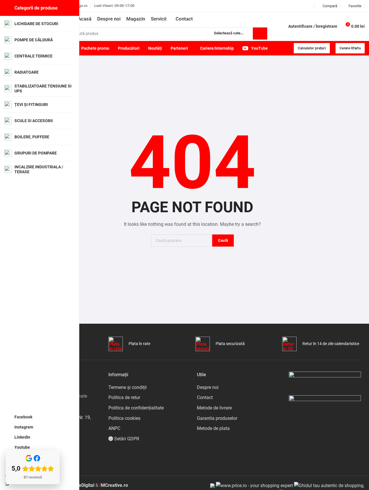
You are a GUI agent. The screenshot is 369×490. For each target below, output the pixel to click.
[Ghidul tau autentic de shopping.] (329, 485)
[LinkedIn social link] (302, 6)
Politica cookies (124, 418)
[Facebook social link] (288, 6)
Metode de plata (213, 428)
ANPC (114, 428)
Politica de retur (124, 397)
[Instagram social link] (295, 6)
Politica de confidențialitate (136, 408)
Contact (205, 397)
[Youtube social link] (309, 6)
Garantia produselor (217, 418)
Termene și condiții (127, 387)
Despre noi (208, 387)
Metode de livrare (214, 408)
